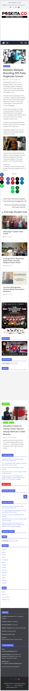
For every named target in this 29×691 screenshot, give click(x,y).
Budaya (3, 552)
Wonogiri (4, 583)
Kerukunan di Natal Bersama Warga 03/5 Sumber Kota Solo (14, 206)
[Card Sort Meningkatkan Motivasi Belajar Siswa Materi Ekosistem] (14, 272)
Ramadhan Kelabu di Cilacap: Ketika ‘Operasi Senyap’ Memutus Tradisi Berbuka (14, 430)
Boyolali (4, 549)
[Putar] (3, 354)
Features (6, 422)
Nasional (11, 422)
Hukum (3, 557)
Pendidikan (4, 572)
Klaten (3, 562)
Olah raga (4, 570)
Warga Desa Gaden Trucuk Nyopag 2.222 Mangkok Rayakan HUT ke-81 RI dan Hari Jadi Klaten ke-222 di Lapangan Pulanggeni (13, 477)
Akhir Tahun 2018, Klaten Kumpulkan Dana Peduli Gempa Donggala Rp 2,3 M (15, 200)
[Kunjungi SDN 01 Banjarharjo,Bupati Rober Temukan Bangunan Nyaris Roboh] (14, 243)
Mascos (14, 437)
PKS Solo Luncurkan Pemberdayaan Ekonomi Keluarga (16, 5)
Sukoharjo (4, 580)
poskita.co (17, 79)
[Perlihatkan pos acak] (25, 43)
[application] (14, 348)
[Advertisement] (14, 31)
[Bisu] (23, 354)
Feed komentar (5, 597)
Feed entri (4, 594)
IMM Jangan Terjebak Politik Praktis (13, 233)
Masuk (3, 592)
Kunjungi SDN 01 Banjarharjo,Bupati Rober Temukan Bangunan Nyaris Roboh (13, 260)
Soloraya (4, 575)
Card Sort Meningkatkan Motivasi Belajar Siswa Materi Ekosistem (13, 289)
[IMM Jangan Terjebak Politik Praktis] (14, 216)
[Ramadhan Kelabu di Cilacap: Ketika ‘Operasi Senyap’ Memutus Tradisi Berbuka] (14, 413)
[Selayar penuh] (25, 354)
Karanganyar (7, 66)
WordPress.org (5, 599)
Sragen (3, 577)
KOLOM (4, 565)
